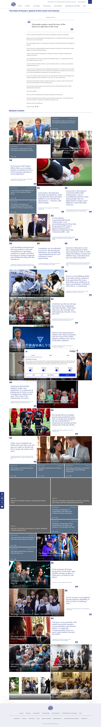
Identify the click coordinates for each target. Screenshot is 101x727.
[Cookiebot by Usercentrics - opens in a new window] (70, 351)
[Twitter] (37, 107)
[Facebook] (35, 107)
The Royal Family (47, 6)
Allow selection (50, 375)
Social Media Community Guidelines (71, 718)
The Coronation (36, 6)
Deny (34, 375)
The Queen (27, 6)
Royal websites (81, 1)
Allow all (67, 375)
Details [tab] (50, 355)
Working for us (84, 718)
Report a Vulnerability (46, 718)
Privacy (38, 718)
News (84, 6)
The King (20, 6)
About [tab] (68, 355)
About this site (17, 718)
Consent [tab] (33, 355)
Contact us (24, 718)
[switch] (44, 370)
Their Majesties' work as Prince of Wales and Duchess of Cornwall (62, 1)
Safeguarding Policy (57, 718)
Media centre (31, 718)
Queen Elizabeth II (58, 6)
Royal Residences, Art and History (72, 6)
